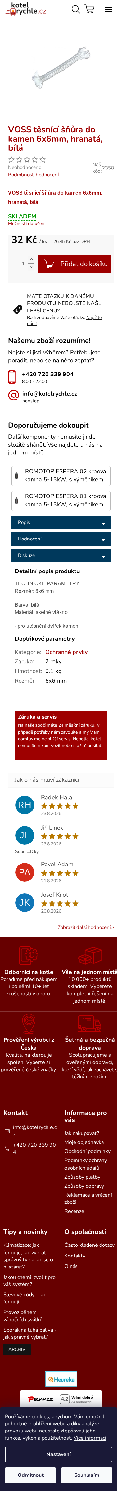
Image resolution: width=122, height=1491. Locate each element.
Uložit (21, 122)
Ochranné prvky (66, 652)
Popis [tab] (24, 522)
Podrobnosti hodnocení (33, 174)
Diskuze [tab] (26, 555)
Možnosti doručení (26, 224)
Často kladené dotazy (89, 1245)
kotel (96, 739)
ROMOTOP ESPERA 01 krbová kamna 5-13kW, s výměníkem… (65, 500)
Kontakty (74, 1255)
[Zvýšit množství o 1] (31, 259)
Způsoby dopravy (84, 1186)
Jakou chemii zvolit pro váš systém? (29, 1281)
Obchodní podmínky (87, 1151)
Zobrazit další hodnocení (84, 927)
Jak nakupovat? (81, 1133)
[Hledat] (74, 8)
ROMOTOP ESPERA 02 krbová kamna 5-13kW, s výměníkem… (65, 475)
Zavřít (63, 123)
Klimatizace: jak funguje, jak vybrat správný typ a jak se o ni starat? (28, 1256)
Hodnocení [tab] (29, 539)
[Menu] (107, 8)
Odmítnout (31, 1475)
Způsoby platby (82, 1177)
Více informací (90, 1438)
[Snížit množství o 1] (31, 267)
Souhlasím (86, 1475)
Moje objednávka (84, 1142)
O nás (71, 1266)
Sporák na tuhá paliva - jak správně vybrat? (30, 1333)
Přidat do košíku (84, 263)
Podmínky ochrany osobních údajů (85, 1164)
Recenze (74, 1211)
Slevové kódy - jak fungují (24, 1298)
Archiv (17, 1349)
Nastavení (59, 1454)
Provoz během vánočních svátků (23, 1316)
